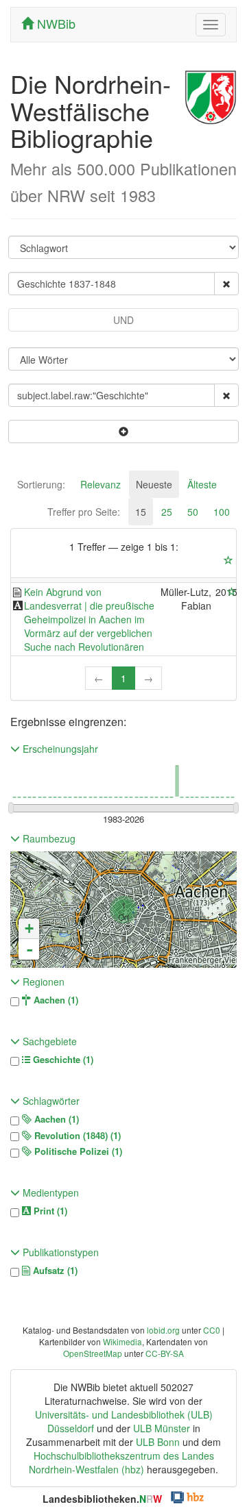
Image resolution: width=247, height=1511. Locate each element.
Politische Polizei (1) (77, 1151)
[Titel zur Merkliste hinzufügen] (232, 592)
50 (192, 512)
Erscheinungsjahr (59, 749)
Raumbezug (47, 838)
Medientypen (49, 1192)
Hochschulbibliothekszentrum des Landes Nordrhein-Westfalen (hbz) (121, 1462)
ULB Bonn (158, 1442)
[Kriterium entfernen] (226, 283)
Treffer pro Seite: (83, 512)
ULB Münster (161, 1428)
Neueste (154, 484)
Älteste (202, 484)
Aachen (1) (54, 1000)
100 (221, 512)
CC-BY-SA (164, 1353)
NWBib (54, 23)
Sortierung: (41, 484)
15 (140, 512)
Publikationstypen (59, 1252)
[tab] (41, 484)
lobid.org (163, 1330)
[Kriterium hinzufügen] (123, 431)
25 (166, 512)
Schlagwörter (50, 1101)
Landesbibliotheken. (102, 1499)
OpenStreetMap (92, 1353)
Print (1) (49, 1211)
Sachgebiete (48, 1041)
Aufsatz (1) (54, 1270)
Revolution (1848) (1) (76, 1135)
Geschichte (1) (61, 1059)
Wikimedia (122, 1341)
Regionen (42, 981)
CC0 (211, 1330)
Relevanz (100, 484)
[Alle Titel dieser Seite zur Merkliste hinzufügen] (228, 560)
